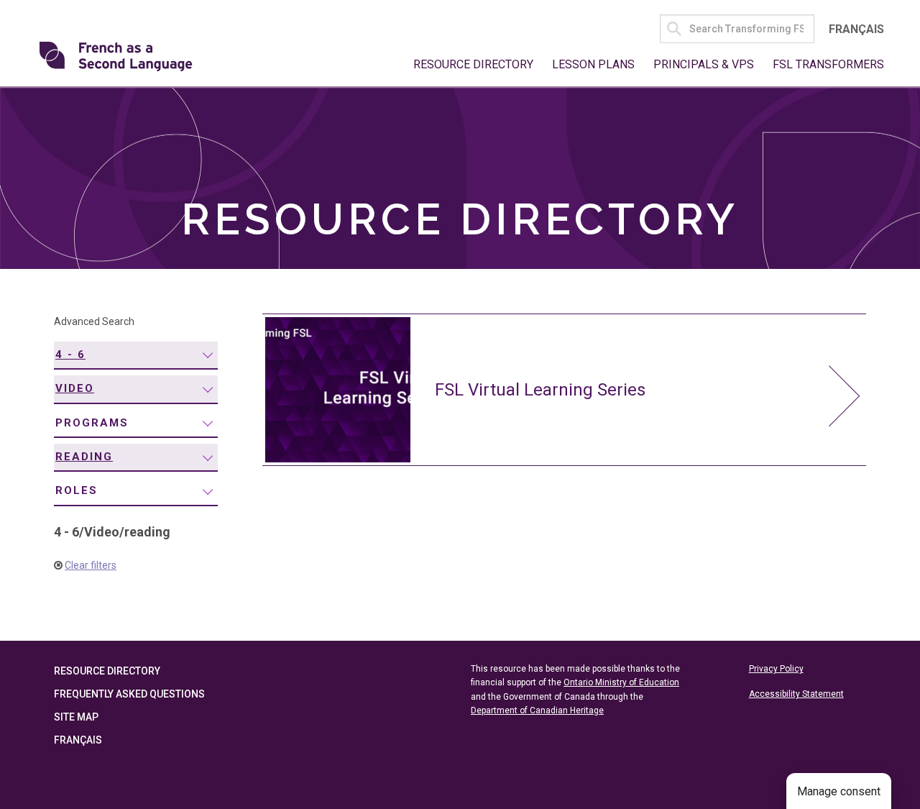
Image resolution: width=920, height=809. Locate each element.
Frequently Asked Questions (129, 694)
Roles (76, 490)
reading (84, 456)
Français (856, 29)
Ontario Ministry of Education (621, 682)
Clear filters (90, 565)
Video (74, 388)
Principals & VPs (703, 64)
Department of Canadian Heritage (537, 710)
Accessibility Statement (796, 694)
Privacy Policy (776, 669)
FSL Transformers (828, 64)
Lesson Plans (593, 64)
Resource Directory (473, 64)
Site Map (76, 717)
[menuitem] (136, 356)
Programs (92, 422)
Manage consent (838, 791)
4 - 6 (70, 354)
